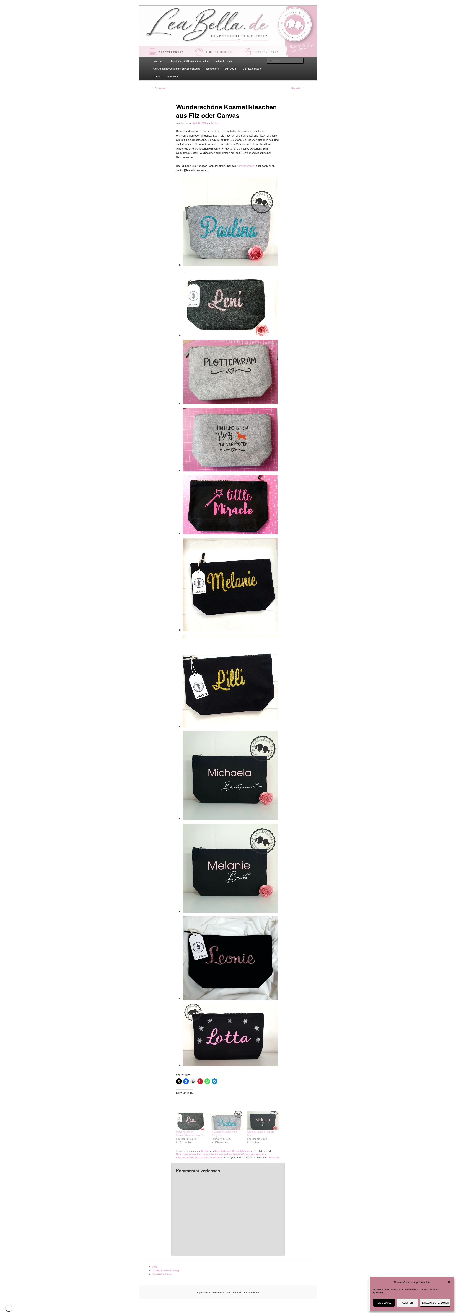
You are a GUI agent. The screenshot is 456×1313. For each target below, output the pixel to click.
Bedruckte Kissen (224, 61)
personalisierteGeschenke (208, 1157)
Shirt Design (230, 68)
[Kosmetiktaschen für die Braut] (263, 1120)
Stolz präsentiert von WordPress (242, 1292)
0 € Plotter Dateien (252, 68)
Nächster (297, 87)
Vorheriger (159, 87)
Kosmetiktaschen (241, 1151)
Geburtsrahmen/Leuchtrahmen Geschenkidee (176, 68)
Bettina (214, 123)
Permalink (274, 1157)
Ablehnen (407, 1302)
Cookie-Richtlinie (161, 1274)
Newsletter (172, 76)
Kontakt (157, 76)
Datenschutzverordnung (165, 1270)
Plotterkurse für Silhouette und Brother (189, 61)
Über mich (158, 61)
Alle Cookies (384, 1302)
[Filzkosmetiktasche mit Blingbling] (227, 1120)
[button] (448, 1282)
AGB (154, 1266)
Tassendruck (212, 68)
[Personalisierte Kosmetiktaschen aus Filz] (192, 1120)
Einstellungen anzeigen (435, 1302)
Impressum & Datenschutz (210, 1292)
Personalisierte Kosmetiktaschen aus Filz (190, 1133)
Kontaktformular (246, 166)
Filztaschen (182, 1154)
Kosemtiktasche (222, 1151)
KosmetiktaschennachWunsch (234, 1154)
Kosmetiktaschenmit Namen (203, 1154)
